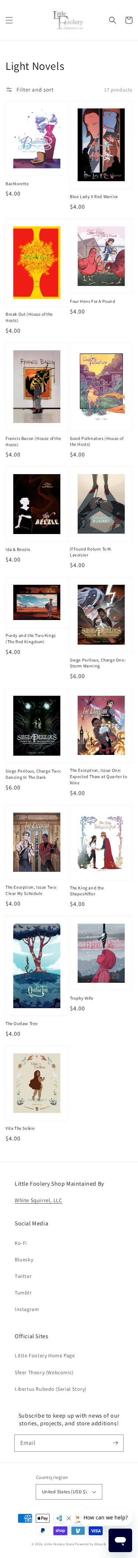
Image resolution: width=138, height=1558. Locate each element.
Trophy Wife (81, 998)
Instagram (27, 1309)
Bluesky (24, 1259)
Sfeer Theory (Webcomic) (44, 1372)
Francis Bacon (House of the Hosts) (33, 441)
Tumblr (23, 1292)
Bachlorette (17, 183)
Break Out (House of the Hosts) (29, 317)
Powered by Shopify (90, 1544)
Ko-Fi (21, 1243)
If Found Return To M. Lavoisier (91, 552)
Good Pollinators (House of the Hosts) (97, 441)
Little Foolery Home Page (45, 1355)
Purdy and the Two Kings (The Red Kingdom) (31, 638)
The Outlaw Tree (22, 1023)
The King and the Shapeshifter (87, 891)
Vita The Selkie (20, 1128)
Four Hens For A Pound (93, 301)
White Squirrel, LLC (38, 1200)
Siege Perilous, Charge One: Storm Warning (97, 663)
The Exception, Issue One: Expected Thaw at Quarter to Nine (98, 776)
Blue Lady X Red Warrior (94, 196)
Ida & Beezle (18, 549)
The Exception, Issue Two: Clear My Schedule (31, 890)
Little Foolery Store (59, 1544)
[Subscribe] (115, 1443)
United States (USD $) (64, 1492)
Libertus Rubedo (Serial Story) (50, 1389)
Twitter (23, 1276)
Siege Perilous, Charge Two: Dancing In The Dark (33, 774)
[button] (9, 20)
